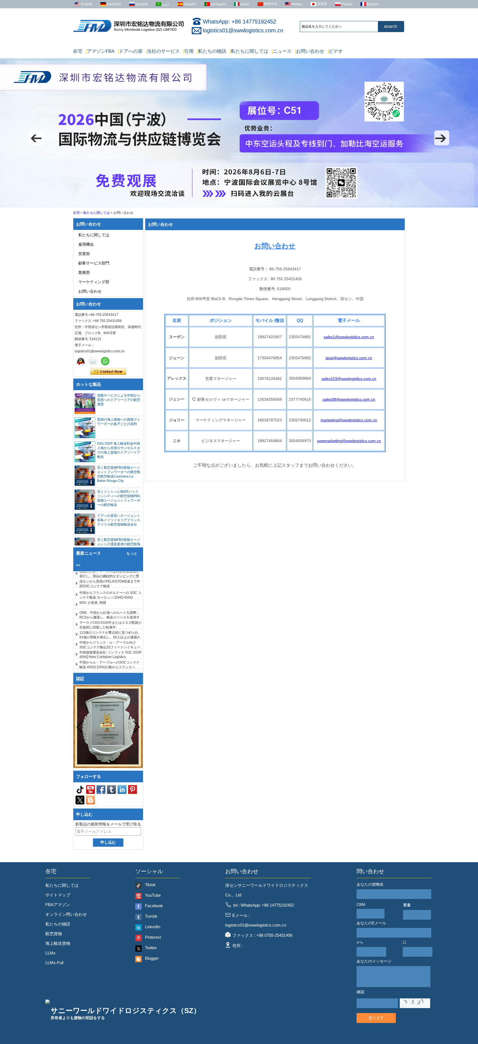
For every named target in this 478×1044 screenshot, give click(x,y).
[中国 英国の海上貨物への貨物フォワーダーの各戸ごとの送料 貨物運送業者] (84, 427)
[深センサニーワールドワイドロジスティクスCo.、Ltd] (128, 32)
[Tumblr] (111, 789)
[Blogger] (90, 800)
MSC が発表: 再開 (92, 589)
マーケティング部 (93, 282)
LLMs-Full (54, 962)
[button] (36, 137)
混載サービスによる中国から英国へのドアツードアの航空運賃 (118, 400)
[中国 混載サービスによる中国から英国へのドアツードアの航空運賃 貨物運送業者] (84, 403)
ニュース (282, 51)
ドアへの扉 (130, 51)
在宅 (77, 51)
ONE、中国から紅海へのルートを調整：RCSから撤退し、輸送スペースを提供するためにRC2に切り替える (109, 603)
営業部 (84, 253)
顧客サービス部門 (93, 263)
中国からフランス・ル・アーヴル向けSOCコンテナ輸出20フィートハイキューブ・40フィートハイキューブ (109, 633)
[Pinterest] (132, 789)
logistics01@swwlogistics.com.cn (243, 30)
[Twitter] (80, 800)
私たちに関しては (249, 51)
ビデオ (335, 51)
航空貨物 (53, 933)
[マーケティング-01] (80, 361)
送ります (376, 1018)
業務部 (84, 272)
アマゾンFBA (100, 51)
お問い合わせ (309, 51)
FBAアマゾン (57, 904)
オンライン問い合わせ (66, 914)
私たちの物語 (211, 51)
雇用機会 (86, 244)
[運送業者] (239, 206)
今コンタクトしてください (108, 371)
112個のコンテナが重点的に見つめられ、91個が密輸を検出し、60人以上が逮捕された (110, 623)
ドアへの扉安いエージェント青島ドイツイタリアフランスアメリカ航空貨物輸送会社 (118, 520)
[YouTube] (90, 789)
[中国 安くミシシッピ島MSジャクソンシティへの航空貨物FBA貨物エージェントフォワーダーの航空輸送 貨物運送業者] (84, 499)
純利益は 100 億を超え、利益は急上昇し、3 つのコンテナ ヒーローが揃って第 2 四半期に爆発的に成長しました (109, 663)
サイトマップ (57, 895)
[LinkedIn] (122, 789)
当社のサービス (163, 51)
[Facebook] (101, 789)
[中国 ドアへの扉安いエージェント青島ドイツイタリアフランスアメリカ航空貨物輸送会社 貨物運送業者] (84, 523)
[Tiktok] (80, 789)
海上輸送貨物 (57, 943)
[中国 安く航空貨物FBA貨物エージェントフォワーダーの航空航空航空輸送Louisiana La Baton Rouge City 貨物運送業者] (84, 475)
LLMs (50, 953)
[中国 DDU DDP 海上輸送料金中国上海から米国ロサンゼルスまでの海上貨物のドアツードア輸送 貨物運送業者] (84, 451)
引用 (188, 51)
